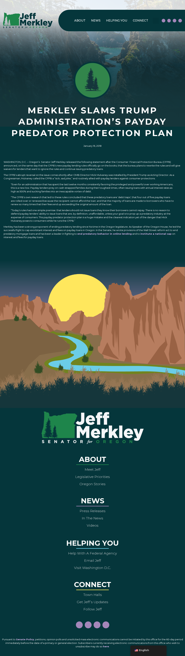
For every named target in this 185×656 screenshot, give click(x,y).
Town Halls (92, 594)
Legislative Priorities (92, 477)
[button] (156, 21)
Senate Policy (25, 639)
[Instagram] (169, 20)
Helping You (116, 20)
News (95, 20)
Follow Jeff (92, 609)
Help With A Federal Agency (92, 553)
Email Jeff (92, 560)
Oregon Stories (92, 484)
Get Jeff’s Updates (92, 602)
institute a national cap (156, 233)
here (106, 646)
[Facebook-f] (163, 20)
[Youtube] (174, 20)
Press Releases (93, 511)
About (79, 20)
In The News (92, 518)
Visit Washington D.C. (92, 568)
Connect (140, 20)
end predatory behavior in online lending (104, 233)
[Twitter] (180, 20)
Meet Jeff (92, 469)
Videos (92, 525)
